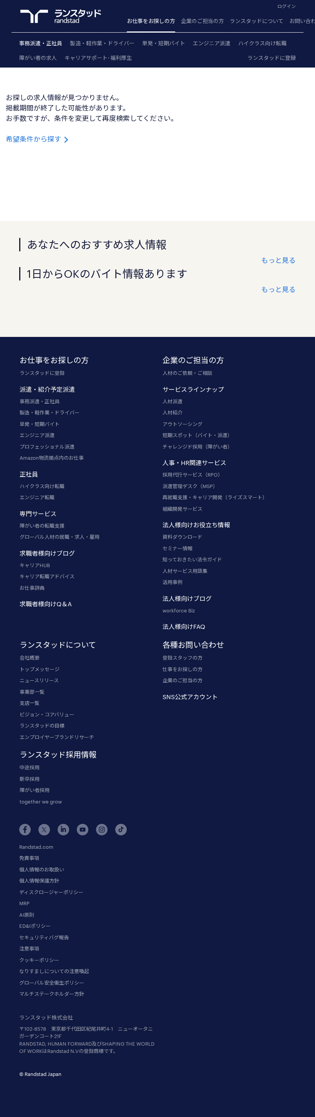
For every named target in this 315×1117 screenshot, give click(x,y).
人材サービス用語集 (184, 571)
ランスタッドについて (257, 21)
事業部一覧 (32, 692)
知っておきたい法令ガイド (192, 559)
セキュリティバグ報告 (44, 937)
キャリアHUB (35, 565)
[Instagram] (102, 829)
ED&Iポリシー (35, 926)
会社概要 (30, 658)
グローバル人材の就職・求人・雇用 (59, 537)
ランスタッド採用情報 (58, 754)
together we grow (41, 802)
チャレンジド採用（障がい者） (197, 447)
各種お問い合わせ (193, 644)
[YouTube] (82, 829)
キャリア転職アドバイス (47, 576)
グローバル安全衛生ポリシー (51, 983)
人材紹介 (172, 412)
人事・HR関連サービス (194, 462)
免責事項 (29, 858)
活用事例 (172, 582)
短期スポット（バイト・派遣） (197, 435)
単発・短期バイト (163, 43)
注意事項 (29, 948)
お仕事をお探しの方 (151, 21)
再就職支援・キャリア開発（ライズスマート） (214, 497)
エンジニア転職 (37, 497)
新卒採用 (30, 779)
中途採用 (30, 767)
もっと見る (278, 260)
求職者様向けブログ (47, 553)
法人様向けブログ (187, 598)
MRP (24, 903)
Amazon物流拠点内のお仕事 (52, 458)
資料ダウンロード (182, 537)
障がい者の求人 (38, 57)
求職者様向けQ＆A (46, 603)
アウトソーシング (182, 424)
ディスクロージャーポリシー (51, 892)
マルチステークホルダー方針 (51, 994)
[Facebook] (25, 829)
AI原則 (26, 915)
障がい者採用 (35, 790)
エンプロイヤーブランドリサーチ (57, 737)
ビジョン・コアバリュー (47, 714)
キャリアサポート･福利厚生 (98, 57)
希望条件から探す (34, 139)
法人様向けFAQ (183, 626)
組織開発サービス (182, 509)
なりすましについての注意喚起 (54, 971)
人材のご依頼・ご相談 (187, 373)
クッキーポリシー (39, 960)
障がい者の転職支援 (42, 526)
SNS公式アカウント (190, 696)
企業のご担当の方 (202, 21)
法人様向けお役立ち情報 (196, 524)
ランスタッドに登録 (271, 57)
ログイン (286, 6)
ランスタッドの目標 (42, 726)
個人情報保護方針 (39, 881)
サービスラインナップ (193, 389)
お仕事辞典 (32, 588)
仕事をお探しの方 (182, 669)
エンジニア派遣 (211, 43)
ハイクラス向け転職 (262, 43)
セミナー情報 (177, 548)
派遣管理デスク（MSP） (190, 486)
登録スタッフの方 (182, 658)
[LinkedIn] (63, 829)
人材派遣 (172, 401)
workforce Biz (178, 610)
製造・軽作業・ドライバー (102, 43)
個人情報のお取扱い (41, 869)
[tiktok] (121, 829)
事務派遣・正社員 (40, 43)
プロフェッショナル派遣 (47, 447)
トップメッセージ (40, 669)
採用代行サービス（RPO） (192, 475)
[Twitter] (44, 829)
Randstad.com (36, 847)
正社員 (29, 474)
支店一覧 (30, 703)
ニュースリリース (39, 680)
